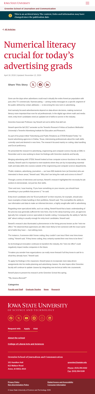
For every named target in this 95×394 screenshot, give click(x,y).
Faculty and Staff (15, 289)
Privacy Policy (13, 382)
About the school (16, 338)
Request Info (14, 329)
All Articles (10, 29)
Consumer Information (57, 385)
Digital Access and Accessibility (60, 382)
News (46, 289)
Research (55, 289)
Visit (35, 329)
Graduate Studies (33, 289)
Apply (27, 329)
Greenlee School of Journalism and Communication (30, 9)
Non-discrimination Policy (18, 385)
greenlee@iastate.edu (77, 362)
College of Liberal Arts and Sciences (26, 344)
